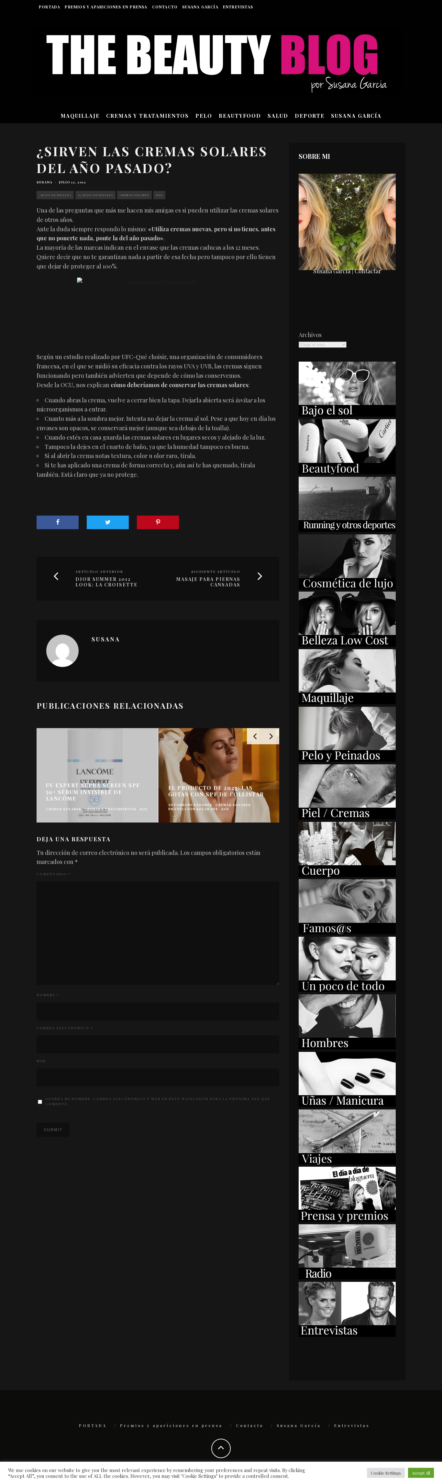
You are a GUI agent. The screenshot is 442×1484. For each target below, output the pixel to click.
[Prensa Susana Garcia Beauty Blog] (347, 1219)
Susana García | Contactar (347, 271)
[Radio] (347, 1277)
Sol (159, 195)
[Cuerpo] (347, 874)
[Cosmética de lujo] (347, 587)
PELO (203, 115)
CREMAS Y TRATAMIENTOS (147, 115)
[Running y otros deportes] (347, 529)
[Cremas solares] (347, 414)
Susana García (200, 6)
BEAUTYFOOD (240, 115)
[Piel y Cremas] (347, 817)
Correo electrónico (65, 1028)
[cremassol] (158, 307)
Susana (44, 182)
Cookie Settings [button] (386, 1473)
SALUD (278, 115)
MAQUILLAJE (80, 115)
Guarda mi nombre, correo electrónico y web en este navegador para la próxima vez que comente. (157, 1101)
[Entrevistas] (347, 1334)
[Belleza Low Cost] (347, 644)
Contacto (165, 6)
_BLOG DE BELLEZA (55, 195)
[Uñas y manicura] (347, 1104)
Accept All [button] (421, 1473)
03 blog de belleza (95, 195)
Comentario (54, 874)
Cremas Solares (134, 195)
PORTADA (49, 6)
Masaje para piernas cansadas (208, 582)
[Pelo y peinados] (347, 759)
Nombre (48, 995)
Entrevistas (238, 6)
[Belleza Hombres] (347, 1047)
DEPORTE (310, 115)
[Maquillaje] (347, 702)
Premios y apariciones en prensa (106, 6)
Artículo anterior (99, 571)
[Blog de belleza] (347, 989)
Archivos (310, 335)
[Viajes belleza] (347, 1162)
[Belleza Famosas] (347, 932)
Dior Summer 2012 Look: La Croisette (106, 582)
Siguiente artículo (215, 571)
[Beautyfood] (347, 472)
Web (41, 1061)
